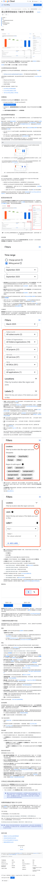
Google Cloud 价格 (4, 863)
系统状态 (13, 867)
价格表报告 (27, 192)
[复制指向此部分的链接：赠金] (5, 643)
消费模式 (12, 661)
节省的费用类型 (32, 122)
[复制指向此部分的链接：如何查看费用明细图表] (16, 115)
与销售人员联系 (4, 868)
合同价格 (13, 657)
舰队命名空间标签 (21, 577)
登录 (41, 1)
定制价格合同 (16, 647)
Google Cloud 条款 (19, 875)
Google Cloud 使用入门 (26, 863)
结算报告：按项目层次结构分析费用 (17, 777)
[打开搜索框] (28, 1)
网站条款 (13, 875)
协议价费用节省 (18, 306)
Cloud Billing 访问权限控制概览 (10, 88)
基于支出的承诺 (20, 659)
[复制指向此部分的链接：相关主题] (8, 833)
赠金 (26, 639)
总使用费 (39, 186)
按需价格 (34, 61)
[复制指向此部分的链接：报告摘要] (7, 730)
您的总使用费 (13, 121)
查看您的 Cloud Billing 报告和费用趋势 (11, 836)
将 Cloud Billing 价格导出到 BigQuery (26, 769)
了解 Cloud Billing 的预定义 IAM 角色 (11, 92)
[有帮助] (39, 9)
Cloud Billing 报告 (33, 723)
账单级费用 (38, 124)
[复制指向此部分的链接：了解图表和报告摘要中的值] (18, 621)
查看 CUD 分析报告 (26, 667)
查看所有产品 (3, 862)
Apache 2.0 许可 (36, 853)
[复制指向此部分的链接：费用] (5, 628)
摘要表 (5, 806)
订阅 (12, 877)
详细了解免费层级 (12, 678)
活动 (33, 863)
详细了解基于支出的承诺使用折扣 (32, 665)
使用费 (32, 301)
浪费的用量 (34, 662)
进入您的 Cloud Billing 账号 (10, 104)
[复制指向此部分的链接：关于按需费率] (9, 176)
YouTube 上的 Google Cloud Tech (36, 871)
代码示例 (23, 865)
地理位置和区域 (10, 491)
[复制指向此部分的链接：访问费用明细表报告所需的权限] (18, 68)
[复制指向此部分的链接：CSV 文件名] (8, 811)
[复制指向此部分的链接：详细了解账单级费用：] (11, 718)
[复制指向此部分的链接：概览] (5, 30)
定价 (33, 189)
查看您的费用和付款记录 (8, 842)
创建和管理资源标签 (35, 580)
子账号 (16, 401)
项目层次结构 (19, 404)
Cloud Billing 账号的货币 (35, 613)
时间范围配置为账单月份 (25, 124)
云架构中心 (24, 867)
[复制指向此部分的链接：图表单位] (7, 584)
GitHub (23, 862)
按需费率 (35, 127)
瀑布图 (2, 64)
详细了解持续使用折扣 (27, 684)
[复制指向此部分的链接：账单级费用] (8, 703)
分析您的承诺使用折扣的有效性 (10, 838)
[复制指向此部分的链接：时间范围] (7, 237)
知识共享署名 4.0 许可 (18, 853)
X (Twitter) (34, 865)
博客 (33, 862)
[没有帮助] (41, 9)
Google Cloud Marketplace (3, 866)
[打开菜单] (2, 1)
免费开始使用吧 (37, 4)
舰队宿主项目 (30, 565)
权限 (38, 70)
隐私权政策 (9, 875)
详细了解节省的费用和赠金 (17, 699)
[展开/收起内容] (6, 17)
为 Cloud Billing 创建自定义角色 (10, 90)
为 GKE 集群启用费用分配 (26, 573)
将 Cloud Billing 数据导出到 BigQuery (11, 840)
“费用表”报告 (8, 720)
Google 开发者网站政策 (12, 854)
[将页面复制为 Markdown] (6, 15)
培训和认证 (24, 869)
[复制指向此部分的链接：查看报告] (8, 97)
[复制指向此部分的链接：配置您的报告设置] (13, 197)
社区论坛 (13, 862)
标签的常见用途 (27, 580)
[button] (21, 46)
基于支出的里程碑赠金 (21, 680)
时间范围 (8, 129)
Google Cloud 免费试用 (31, 680)
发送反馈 (38, 12)
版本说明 (13, 865)
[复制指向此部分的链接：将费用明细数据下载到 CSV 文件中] (23, 802)
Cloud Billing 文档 (9, 725)
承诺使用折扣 (8, 636)
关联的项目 (23, 413)
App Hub (14, 428)
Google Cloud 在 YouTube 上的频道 (37, 868)
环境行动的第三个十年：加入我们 (29, 875)
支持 (12, 863)
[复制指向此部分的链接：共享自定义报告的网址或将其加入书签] (25, 781)
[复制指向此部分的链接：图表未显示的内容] (11, 750)
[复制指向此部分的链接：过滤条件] (7, 309)
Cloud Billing (7, 5)
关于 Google (3, 875)
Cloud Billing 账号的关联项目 (31, 406)
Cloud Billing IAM (38, 76)
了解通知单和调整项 (24, 712)
